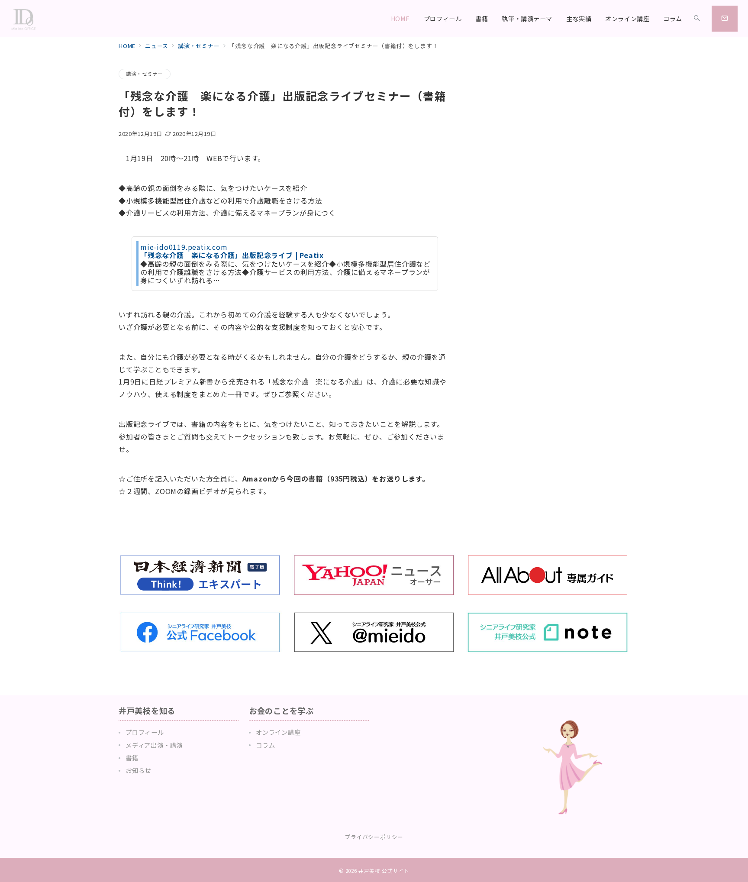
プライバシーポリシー (374, 837)
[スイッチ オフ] (697, 18)
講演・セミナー (144, 73)
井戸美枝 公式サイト (383, 870)
